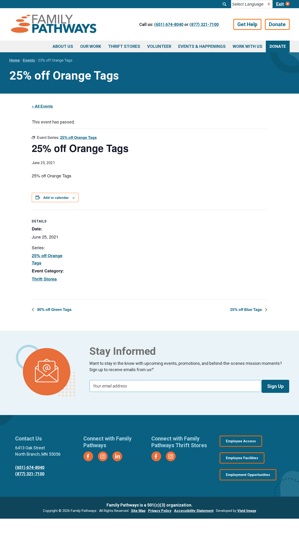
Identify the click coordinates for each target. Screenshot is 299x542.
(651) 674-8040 (168, 24)
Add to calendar (56, 197)
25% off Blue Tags (246, 309)
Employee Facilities (242, 458)
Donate (277, 24)
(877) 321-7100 (204, 24)
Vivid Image (246, 511)
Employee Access (241, 441)
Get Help (247, 24)
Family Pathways (53, 24)
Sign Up (275, 386)
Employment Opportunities (248, 475)
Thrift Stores (44, 279)
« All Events (42, 106)
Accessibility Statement (194, 511)
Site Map (138, 511)
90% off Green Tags (53, 309)
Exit (280, 4)
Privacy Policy (159, 511)
